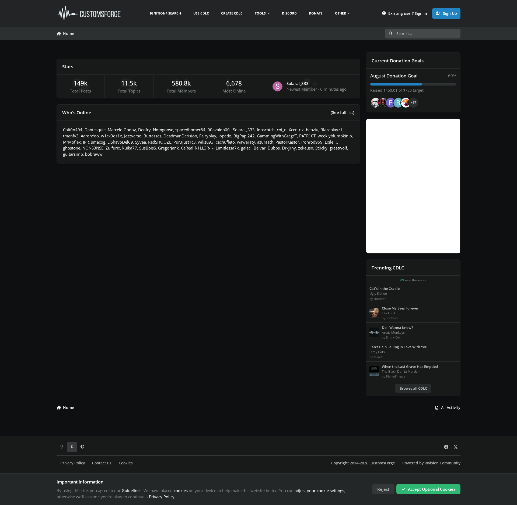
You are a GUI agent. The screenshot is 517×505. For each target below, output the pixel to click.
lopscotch (266, 129)
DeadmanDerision (180, 135)
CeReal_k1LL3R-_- (197, 148)
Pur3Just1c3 (184, 142)
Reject (383, 489)
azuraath (265, 142)
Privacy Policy (72, 463)
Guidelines (131, 490)
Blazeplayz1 (331, 129)
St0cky (321, 148)
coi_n (282, 129)
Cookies (126, 463)
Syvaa (140, 142)
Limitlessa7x (227, 148)
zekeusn (305, 148)
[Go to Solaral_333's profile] (278, 86)
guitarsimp (73, 154)
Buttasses (152, 135)
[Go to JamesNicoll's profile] (383, 103)
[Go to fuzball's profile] (391, 103)
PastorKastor (287, 142)
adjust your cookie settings (319, 490)
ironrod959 (312, 142)
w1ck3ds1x (111, 135)
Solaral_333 (298, 83)
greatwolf (338, 148)
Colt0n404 (72, 129)
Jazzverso (132, 135)
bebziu (312, 129)
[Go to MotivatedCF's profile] (406, 103)
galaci (246, 148)
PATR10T (307, 135)
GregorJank (168, 148)
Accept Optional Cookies (431, 489)
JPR (86, 142)
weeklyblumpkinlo (335, 135)
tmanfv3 (71, 135)
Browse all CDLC (413, 388)
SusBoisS (147, 148)
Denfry (144, 129)
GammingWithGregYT (277, 135)
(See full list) (342, 112)
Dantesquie (95, 129)
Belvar (260, 148)
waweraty (246, 142)
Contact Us (101, 463)
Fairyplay (207, 135)
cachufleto (225, 142)
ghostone (71, 148)
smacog (98, 142)
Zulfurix (113, 148)
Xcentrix (296, 129)
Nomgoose (163, 129)
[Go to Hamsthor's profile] (375, 103)
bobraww (94, 154)
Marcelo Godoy (122, 129)
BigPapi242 (244, 135)
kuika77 (129, 148)
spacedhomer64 (190, 129)
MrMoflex (72, 142)
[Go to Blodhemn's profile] (398, 103)
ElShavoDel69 (120, 142)
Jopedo (224, 135)
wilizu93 (206, 142)
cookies (181, 490)
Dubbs (274, 148)
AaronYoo (90, 135)
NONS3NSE (92, 148)
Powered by (431, 463)
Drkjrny (289, 148)
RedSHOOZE (159, 142)
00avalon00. (219, 129)
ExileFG (331, 142)
